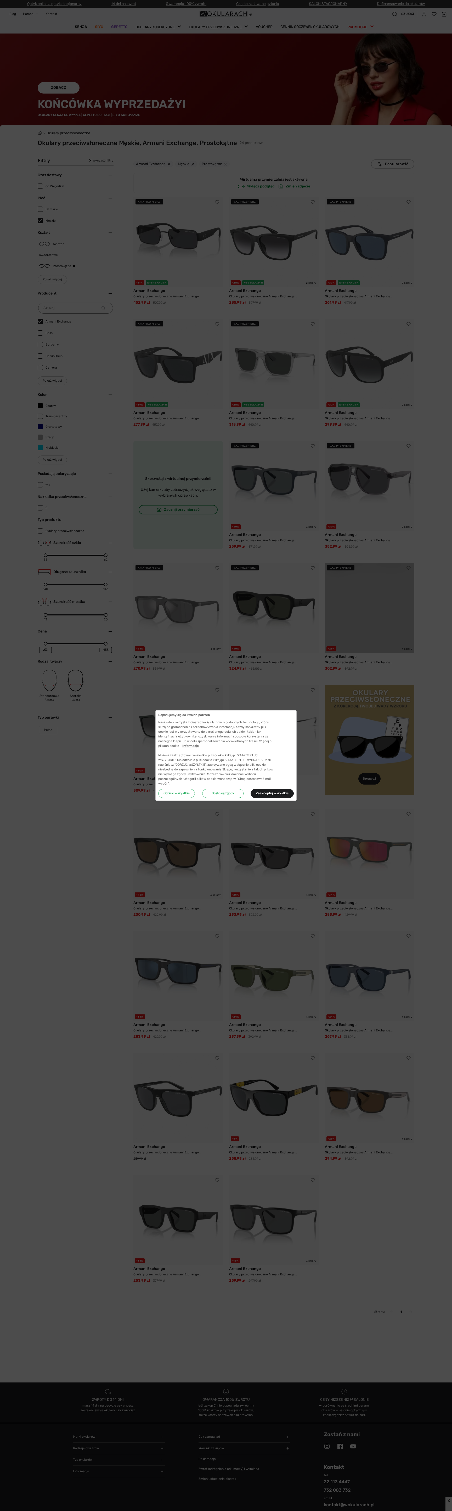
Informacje (190, 746)
